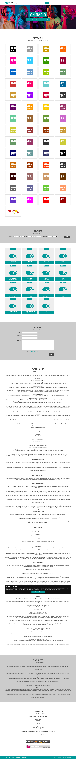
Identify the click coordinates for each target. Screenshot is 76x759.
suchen (66, 236)
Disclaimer (18, 757)
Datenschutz (11, 757)
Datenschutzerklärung (35, 351)
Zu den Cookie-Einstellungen (38, 525)
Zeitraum (10, 236)
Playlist (61, 3)
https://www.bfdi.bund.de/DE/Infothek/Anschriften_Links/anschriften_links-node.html (50, 457)
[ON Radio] (11, 3)
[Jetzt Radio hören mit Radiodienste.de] (38, 746)
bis (26, 236)
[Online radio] (38, 741)
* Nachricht (19, 340)
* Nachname (18, 335)
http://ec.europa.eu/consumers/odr (48, 734)
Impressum (24, 757)
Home (46, 3)
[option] (38, 17)
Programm (45, 236)
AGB (6, 757)
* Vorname (19, 332)
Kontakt (68, 3)
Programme (53, 3)
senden (50, 354)
